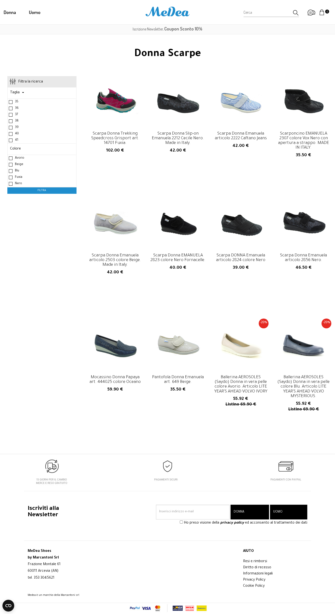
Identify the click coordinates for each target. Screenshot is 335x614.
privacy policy (232, 523)
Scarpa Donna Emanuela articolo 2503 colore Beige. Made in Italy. (115, 254)
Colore (15, 149)
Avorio (19, 158)
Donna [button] (10, 12)
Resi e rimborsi (255, 562)
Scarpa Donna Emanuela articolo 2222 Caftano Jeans (240, 133)
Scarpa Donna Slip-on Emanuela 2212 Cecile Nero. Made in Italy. (177, 133)
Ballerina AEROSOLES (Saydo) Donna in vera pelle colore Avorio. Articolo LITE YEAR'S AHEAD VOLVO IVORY (240, 379)
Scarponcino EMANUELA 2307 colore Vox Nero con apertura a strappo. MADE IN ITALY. (303, 135)
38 (17, 121)
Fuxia (18, 177)
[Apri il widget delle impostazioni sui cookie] (8, 606)
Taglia (15, 93)
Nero (18, 183)
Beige (19, 164)
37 (16, 114)
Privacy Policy (254, 580)
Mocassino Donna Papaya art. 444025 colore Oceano (115, 376)
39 (17, 127)
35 (16, 102)
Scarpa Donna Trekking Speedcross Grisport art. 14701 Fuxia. (115, 133)
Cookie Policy (254, 586)
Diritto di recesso (257, 568)
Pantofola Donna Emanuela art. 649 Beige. (178, 376)
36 (17, 108)
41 (16, 140)
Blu (17, 171)
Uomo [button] (34, 12)
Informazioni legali (258, 574)
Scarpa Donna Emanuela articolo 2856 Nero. (303, 254)
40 (17, 134)
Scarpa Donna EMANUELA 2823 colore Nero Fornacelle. (178, 254)
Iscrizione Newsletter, (167, 29)
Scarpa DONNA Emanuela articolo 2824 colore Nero (240, 254)
